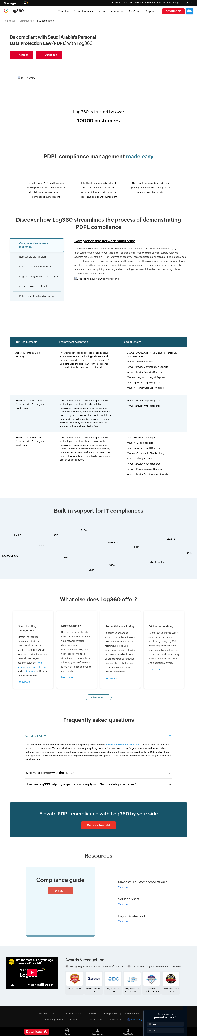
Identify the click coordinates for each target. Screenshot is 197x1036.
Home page (9, 21)
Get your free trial (98, 825)
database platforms (36, 667)
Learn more (24, 682)
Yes (154, 1024)
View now (123, 887)
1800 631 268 (122, 2)
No (154, 1030)
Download (173, 11)
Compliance (26, 21)
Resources (117, 11)
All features (97, 697)
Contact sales (95, 1020)
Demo (103, 11)
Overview (63, 11)
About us (42, 1014)
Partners (156, 2)
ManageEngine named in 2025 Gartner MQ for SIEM (95, 966)
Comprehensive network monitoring (104, 241)
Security (93, 1014)
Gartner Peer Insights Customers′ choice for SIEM (156, 966)
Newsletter (76, 1020)
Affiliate (167, 2)
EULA (56, 1014)
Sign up (24, 54)
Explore (58, 890)
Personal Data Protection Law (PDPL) (123, 744)
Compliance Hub (84, 11)
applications (28, 671)
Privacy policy (131, 1014)
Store (148, 2)
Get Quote (135, 11)
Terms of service (74, 1014)
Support (151, 11)
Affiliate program (54, 1020)
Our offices (115, 1020)
